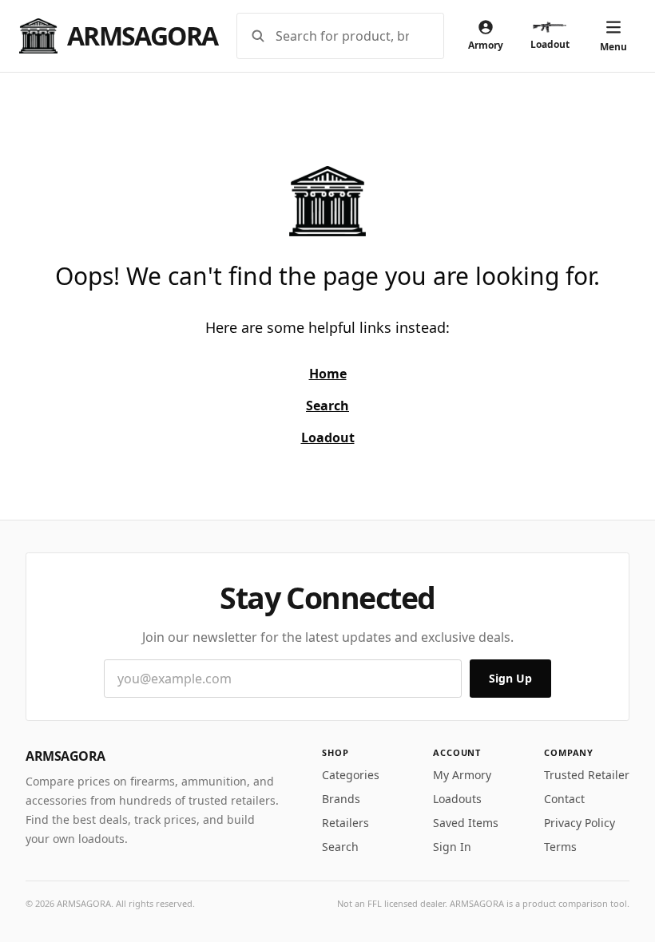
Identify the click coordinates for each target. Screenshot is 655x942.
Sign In (452, 846)
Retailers (345, 822)
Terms (560, 846)
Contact (564, 798)
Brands (341, 798)
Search (340, 846)
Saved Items (465, 822)
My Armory (462, 774)
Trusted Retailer (586, 774)
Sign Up (510, 678)
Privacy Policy (579, 822)
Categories (350, 774)
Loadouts (457, 798)
